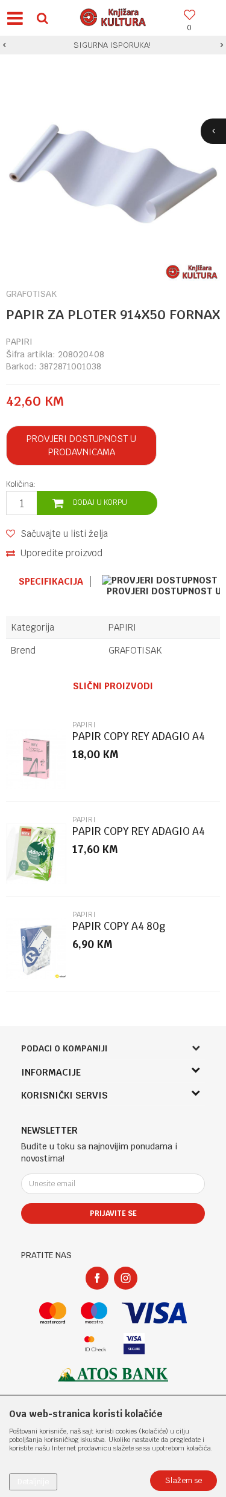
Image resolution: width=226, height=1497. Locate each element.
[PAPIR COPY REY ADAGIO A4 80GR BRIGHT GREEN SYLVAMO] (36, 853)
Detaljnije (33, 1482)
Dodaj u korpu (100, 502)
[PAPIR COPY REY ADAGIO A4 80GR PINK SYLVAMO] (36, 759)
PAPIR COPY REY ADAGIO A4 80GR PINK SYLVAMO (138, 741)
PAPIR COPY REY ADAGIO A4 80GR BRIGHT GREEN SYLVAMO (138, 836)
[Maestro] (94, 1312)
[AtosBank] (113, 1374)
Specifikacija (51, 581)
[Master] (52, 1312)
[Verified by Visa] (134, 1343)
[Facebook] (97, 1278)
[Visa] (154, 1312)
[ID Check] (95, 1343)
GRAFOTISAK (135, 650)
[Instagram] (125, 1278)
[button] (42, 18)
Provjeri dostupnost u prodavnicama (81, 445)
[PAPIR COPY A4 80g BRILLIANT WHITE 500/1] (36, 948)
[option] (113, 45)
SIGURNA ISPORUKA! (112, 45)
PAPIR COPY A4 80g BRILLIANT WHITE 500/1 (127, 931)
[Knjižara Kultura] (113, 15)
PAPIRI (19, 341)
